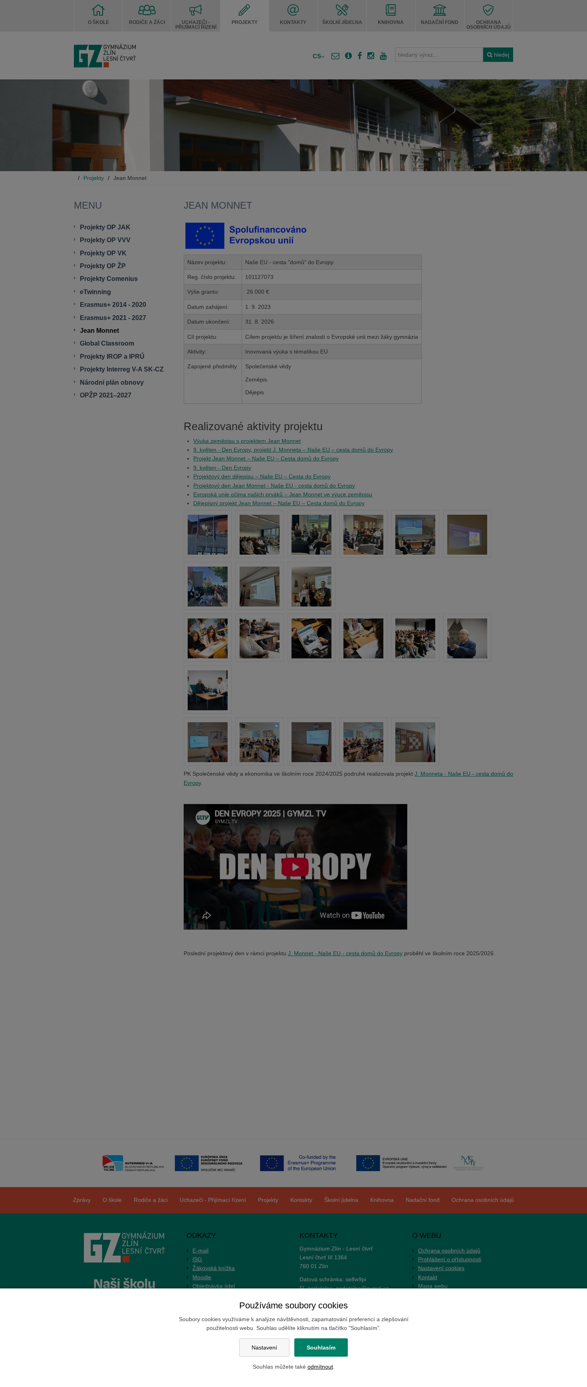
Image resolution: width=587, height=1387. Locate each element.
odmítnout (320, 1366)
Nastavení (264, 1347)
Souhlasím (321, 1347)
